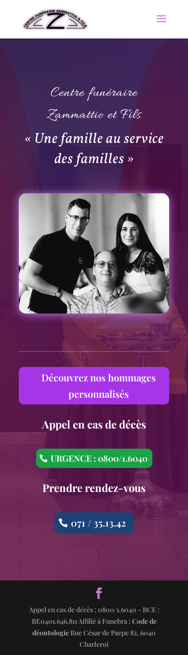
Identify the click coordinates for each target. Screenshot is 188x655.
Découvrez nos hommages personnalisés (98, 385)
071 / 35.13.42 (98, 522)
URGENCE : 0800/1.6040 (99, 458)
